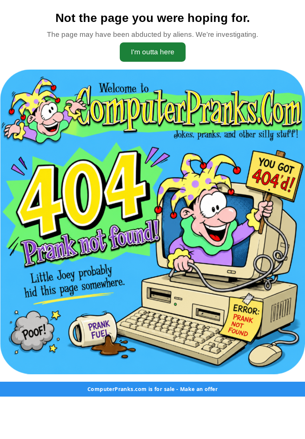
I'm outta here (152, 52)
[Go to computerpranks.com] (152, 221)
